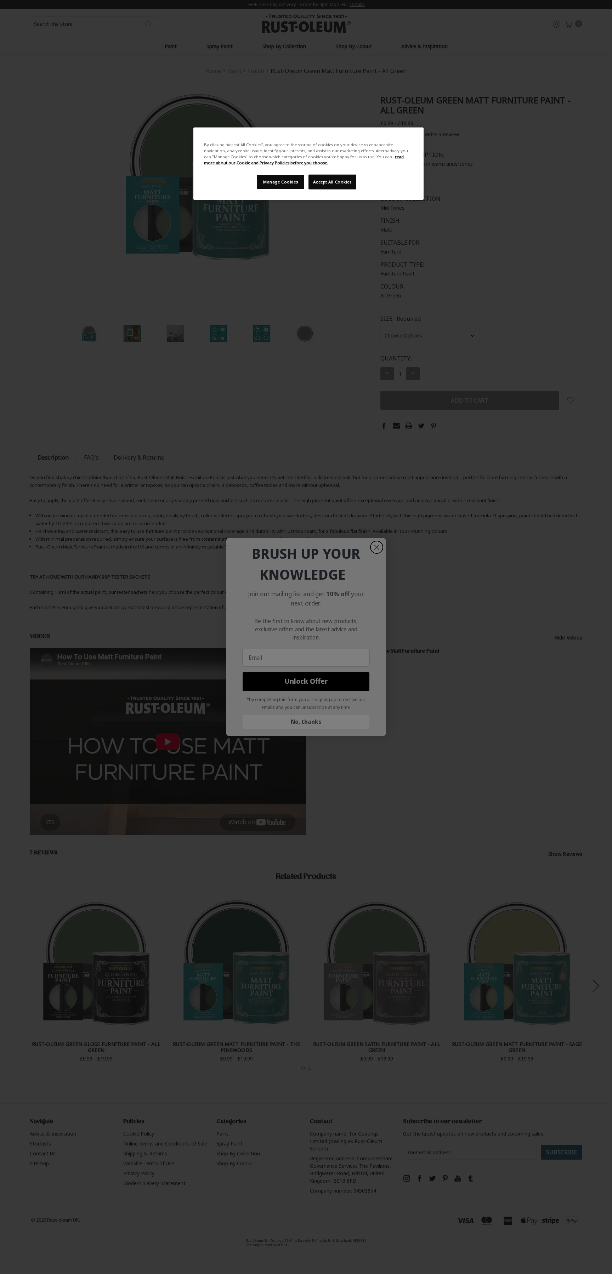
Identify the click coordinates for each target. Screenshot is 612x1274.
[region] (308, 163)
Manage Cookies (280, 181)
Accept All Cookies (332, 181)
